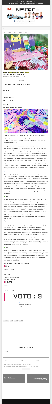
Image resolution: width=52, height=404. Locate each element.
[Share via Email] (32, 80)
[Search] (24, 28)
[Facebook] (45, 28)
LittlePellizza (9, 76)
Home (4, 32)
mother (17, 320)
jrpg (12, 320)
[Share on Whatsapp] (31, 80)
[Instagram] (46, 28)
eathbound (6, 320)
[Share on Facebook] (29, 80)
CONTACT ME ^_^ (20, 1)
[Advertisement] (26, 333)
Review (9, 32)
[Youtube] (48, 28)
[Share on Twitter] (30, 80)
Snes (22, 320)
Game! (15, 32)
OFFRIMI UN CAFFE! (31, 1)
